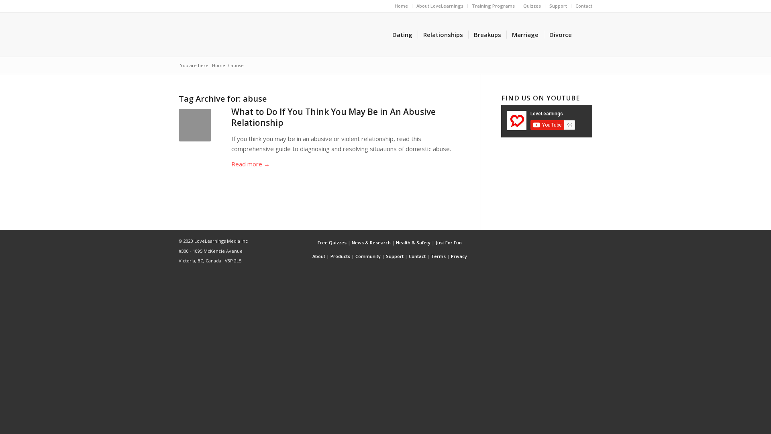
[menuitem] (401, 6)
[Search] (584, 34)
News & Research (371, 243)
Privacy (459, 256)
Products (340, 256)
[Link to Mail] (217, 6)
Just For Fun (449, 243)
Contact (583, 6)
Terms (438, 256)
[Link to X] (181, 6)
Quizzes (532, 6)
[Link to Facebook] (193, 6)
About (318, 256)
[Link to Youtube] (205, 6)
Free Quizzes (332, 243)
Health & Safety (413, 243)
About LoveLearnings (439, 6)
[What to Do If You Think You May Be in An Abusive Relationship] (195, 125)
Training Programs (493, 6)
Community (368, 256)
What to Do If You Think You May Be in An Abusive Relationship (333, 117)
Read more (250, 164)
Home (401, 6)
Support (558, 6)
